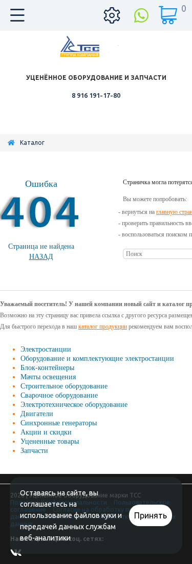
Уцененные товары (49, 441)
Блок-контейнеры (47, 368)
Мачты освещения (48, 377)
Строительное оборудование (64, 386)
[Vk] (18, 555)
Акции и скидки (46, 432)
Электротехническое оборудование (73, 404)
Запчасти (34, 450)
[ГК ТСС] (96, 46)
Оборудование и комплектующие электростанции (97, 358)
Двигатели (36, 414)
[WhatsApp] (141, 15)
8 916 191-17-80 (96, 95)
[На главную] (11, 142)
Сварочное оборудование (59, 395)
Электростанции (45, 349)
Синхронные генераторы (58, 423)
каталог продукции (102, 326)
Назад (41, 257)
